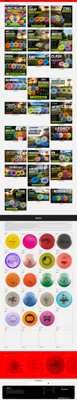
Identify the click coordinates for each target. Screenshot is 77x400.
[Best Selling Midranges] (15, 16)
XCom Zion (26, 375)
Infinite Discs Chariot (58, 327)
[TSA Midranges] (15, 171)
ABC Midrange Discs (38, 66)
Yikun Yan (23, 308)
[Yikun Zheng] (47, 299)
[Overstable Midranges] (15, 40)
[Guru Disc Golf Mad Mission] (47, 261)
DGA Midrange (15, 90)
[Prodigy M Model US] (13, 241)
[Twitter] (63, 389)
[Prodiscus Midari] (13, 338)
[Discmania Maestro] (64, 299)
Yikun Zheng (40, 308)
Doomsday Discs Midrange (15, 114)
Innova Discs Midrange (15, 141)
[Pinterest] (65, 389)
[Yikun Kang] (30, 280)
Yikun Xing (6, 375)
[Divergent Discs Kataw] (13, 261)
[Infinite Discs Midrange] (61, 113)
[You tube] (67, 389)
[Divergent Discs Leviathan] (64, 241)
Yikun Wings (6, 308)
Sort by (71, 232)
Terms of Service (53, 392)
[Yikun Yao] (30, 261)
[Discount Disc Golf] (7, 1)
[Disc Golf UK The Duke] (47, 318)
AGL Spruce (67, 375)
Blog (43, 395)
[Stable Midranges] (61, 16)
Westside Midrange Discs (61, 180)
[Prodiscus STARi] (30, 338)
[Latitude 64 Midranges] (38, 137)
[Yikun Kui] (47, 280)
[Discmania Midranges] (38, 89)
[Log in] (70, 1)
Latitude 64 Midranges (38, 148)
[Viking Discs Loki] (64, 261)
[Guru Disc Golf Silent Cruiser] (47, 338)
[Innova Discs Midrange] (15, 133)
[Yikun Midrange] (38, 195)
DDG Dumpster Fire (47, 375)
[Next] (71, 365)
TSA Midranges (15, 177)
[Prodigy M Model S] (30, 241)
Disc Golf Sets (44, 393)
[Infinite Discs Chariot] (64, 318)
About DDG (44, 387)
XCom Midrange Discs (15, 211)
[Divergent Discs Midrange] (61, 89)
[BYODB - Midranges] (15, 65)
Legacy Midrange (61, 141)
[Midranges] (61, 196)
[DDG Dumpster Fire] (55, 364)
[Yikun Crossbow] (13, 280)
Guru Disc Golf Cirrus (24, 327)
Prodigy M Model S (24, 250)
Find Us (62, 387)
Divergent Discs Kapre (41, 250)
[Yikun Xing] (14, 364)
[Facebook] (62, 389)
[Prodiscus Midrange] (38, 156)
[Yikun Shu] (64, 280)
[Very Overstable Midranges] (38, 40)
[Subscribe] (48, 383)
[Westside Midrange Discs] (61, 172)
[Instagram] (64, 389)
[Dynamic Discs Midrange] (38, 108)
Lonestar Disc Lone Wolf (7, 327)
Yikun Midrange (38, 201)
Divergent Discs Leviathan (58, 250)
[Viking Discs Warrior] (64, 338)
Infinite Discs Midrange (61, 124)
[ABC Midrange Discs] (38, 60)
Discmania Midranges (38, 100)
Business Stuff (53, 387)
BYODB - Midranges (15, 76)
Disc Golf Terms (44, 392)
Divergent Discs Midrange (61, 100)
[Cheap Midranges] (38, 16)
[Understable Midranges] (61, 40)
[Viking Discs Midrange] (38, 175)
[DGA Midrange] (15, 84)
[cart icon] (71, 1)
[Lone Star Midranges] (15, 156)
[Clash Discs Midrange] (61, 61)
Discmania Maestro (58, 308)
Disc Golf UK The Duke (41, 327)
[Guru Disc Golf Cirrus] (30, 318)
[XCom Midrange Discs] (15, 200)
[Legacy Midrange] (61, 133)
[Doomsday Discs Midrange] (15, 108)
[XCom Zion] (34, 364)
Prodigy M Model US (7, 250)
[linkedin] (66, 389)
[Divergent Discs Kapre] (47, 241)
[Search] (68, 1)
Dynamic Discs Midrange (38, 114)
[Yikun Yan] (30, 299)
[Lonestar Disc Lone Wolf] (13, 318)
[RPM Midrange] (61, 156)
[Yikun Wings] (13, 299)
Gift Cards (44, 394)
